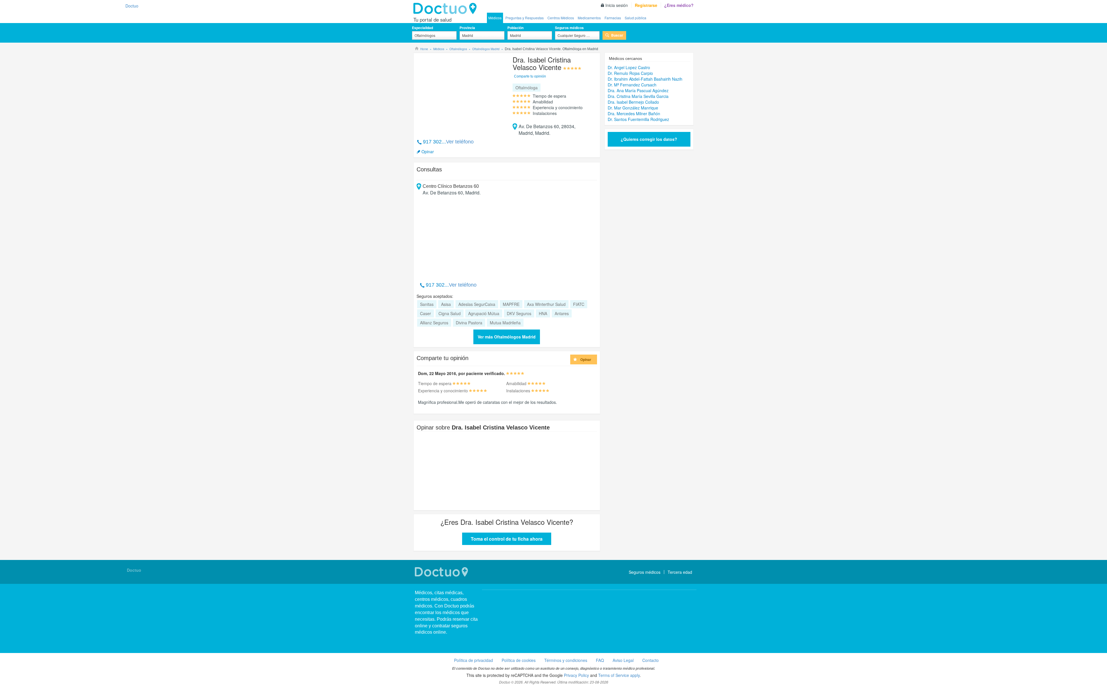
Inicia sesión (616, 5)
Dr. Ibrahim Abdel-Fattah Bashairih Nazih (645, 79)
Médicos (495, 17)
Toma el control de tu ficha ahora (507, 538)
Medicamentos (589, 17)
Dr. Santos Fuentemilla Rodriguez (638, 119)
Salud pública (635, 17)
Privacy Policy (576, 675)
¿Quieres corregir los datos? (649, 139)
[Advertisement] (460, 93)
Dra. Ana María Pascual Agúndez (638, 90)
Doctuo (446, 8)
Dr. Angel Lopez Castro (629, 67)
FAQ (600, 660)
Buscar (617, 35)
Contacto (650, 660)
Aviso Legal (623, 660)
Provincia (467, 27)
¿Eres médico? (679, 5)
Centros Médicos (560, 17)
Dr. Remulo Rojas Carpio (630, 73)
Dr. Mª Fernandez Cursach (632, 85)
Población (515, 27)
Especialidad (422, 27)
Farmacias (613, 17)
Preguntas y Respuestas (524, 17)
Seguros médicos (569, 27)
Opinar (427, 151)
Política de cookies (519, 660)
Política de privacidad (473, 660)
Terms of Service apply (619, 675)
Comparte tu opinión (530, 76)
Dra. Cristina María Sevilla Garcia (638, 96)
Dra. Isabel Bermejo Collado (633, 102)
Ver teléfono (460, 142)
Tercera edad (680, 572)
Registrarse (646, 5)
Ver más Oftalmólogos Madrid (507, 337)
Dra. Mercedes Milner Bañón (634, 113)
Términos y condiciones (565, 660)
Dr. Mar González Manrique (633, 108)
